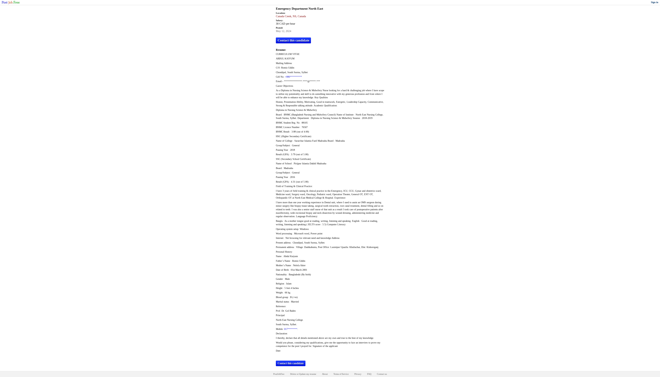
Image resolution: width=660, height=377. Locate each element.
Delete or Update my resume (303, 374)
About (325, 374)
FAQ (369, 374)
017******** (290, 329)
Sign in (654, 2)
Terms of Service (341, 374)
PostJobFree (278, 374)
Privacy (357, 374)
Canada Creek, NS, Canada (291, 16)
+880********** (293, 77)
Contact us (382, 374)
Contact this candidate (293, 40)
